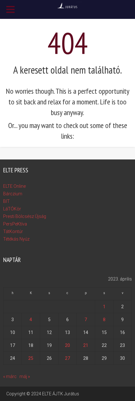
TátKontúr (13, 231)
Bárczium (12, 193)
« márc (10, 376)
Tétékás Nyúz (16, 239)
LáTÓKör (12, 208)
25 (30, 358)
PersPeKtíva (15, 223)
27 (67, 358)
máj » (24, 376)
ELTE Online (14, 186)
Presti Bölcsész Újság (24, 216)
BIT (6, 201)
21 (85, 345)
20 (67, 345)
